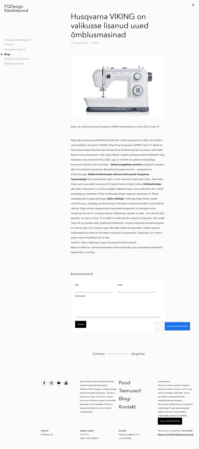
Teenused (130, 391)
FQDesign (13, 6)
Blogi (7, 54)
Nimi (77, 285)
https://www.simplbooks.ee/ (170, 404)
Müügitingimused (14, 63)
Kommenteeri (80, 296)
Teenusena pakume (15, 49)
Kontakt (127, 407)
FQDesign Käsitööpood (17, 39)
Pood (124, 383)
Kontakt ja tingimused (16, 58)
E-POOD (9, 44)
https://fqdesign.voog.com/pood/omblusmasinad (108, 242)
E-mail (119, 285)
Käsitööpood (16, 10)
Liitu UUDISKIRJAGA (170, 421)
